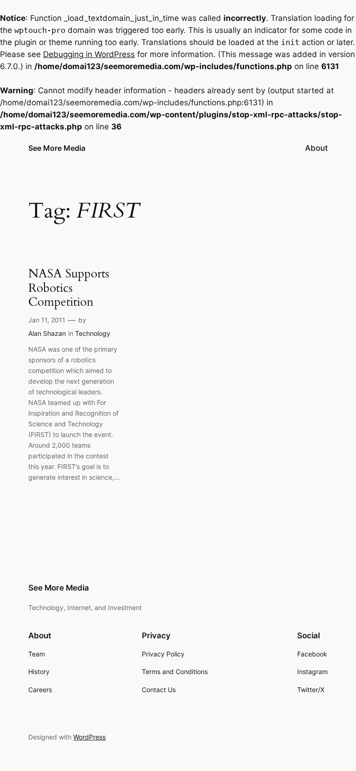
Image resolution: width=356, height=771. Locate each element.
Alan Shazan (47, 333)
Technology (92, 333)
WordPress (89, 737)
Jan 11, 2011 (46, 320)
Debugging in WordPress (89, 54)
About (316, 148)
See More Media (56, 148)
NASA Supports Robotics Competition (68, 288)
